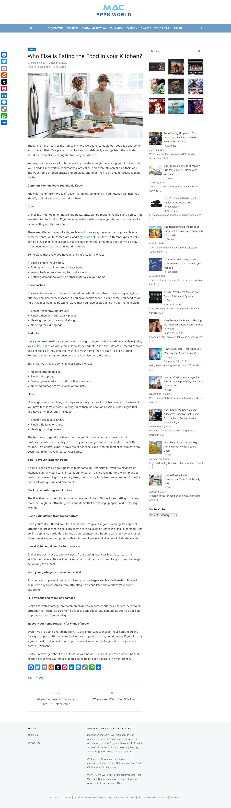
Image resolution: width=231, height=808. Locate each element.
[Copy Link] (4, 109)
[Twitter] (4, 61)
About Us (33, 734)
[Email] (4, 68)
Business (72, 28)
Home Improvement (101, 36)
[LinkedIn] (4, 95)
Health (177, 28)
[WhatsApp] (4, 115)
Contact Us (55, 28)
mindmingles (38, 62)
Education (116, 28)
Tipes (32, 49)
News (137, 36)
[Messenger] (4, 102)
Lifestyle (124, 36)
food (41, 677)
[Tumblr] (4, 82)
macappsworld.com (124, 797)
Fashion (132, 28)
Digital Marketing (94, 28)
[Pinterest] (4, 88)
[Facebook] (4, 54)
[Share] (4, 122)
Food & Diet (161, 28)
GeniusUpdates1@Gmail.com (165, 797)
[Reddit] (4, 75)
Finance (146, 28)
